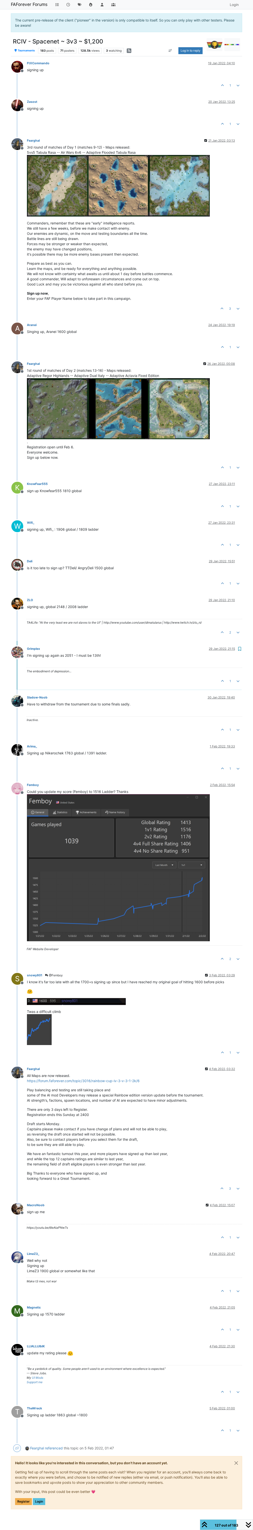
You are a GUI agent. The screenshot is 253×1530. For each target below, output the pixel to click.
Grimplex (33, 649)
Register (23, 1501)
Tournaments (26, 50)
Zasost (32, 102)
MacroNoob (35, 1205)
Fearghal (33, 140)
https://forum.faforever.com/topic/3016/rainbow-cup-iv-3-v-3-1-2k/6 (83, 1081)
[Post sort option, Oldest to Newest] (170, 50)
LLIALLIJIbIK (36, 1346)
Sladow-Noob (37, 697)
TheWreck (34, 1408)
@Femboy (55, 975)
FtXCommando (38, 63)
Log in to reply (190, 50)
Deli (29, 561)
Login (39, 1501)
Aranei (32, 325)
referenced (54, 1448)
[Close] (236, 1463)
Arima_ (32, 746)
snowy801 (34, 975)
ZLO (30, 600)
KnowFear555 (37, 484)
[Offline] (19, 66)
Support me (34, 1382)
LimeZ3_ (33, 1254)
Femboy (33, 785)
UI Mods (37, 1377)
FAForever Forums (29, 4)
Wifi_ (30, 523)
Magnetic (34, 1307)
